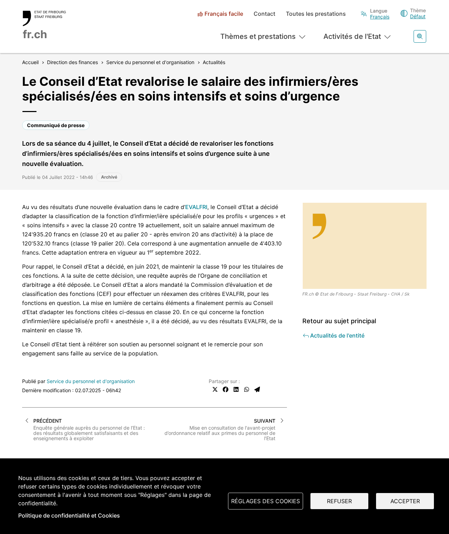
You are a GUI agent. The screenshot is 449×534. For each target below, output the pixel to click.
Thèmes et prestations (258, 36)
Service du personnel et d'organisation (91, 381)
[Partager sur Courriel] (257, 389)
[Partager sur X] (215, 389)
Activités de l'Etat (352, 36)
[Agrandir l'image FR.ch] (364, 245)
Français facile (224, 14)
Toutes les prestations (316, 14)
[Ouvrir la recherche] (420, 36)
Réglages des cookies (265, 501)
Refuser (339, 501)
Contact (264, 14)
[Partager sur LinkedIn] (236, 389)
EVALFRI (196, 206)
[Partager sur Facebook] (225, 389)
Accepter (405, 501)
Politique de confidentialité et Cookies (69, 515)
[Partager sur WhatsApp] (246, 389)
